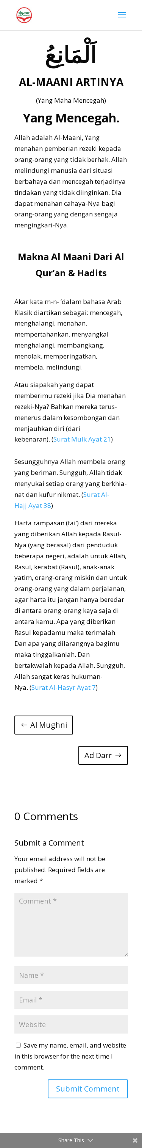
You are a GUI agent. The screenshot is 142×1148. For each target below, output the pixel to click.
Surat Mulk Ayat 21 (82, 439)
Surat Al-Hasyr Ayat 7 (63, 687)
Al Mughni (48, 725)
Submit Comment (88, 1089)
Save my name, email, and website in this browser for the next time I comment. (70, 1056)
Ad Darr (98, 755)
